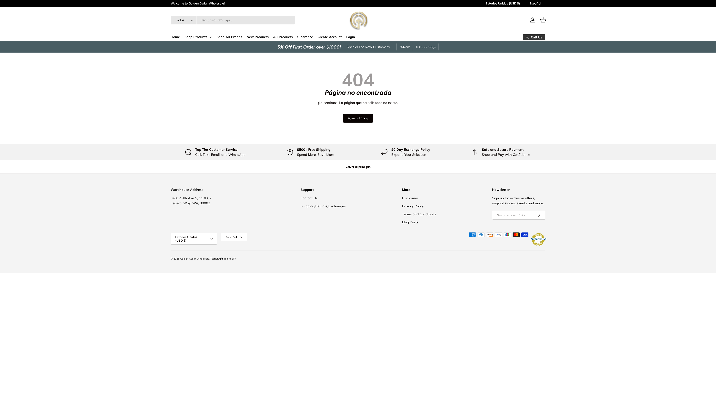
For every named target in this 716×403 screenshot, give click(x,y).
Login (350, 37)
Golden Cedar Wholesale (194, 258)
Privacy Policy (413, 206)
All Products (283, 37)
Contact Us (309, 198)
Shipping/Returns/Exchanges (323, 206)
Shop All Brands (229, 37)
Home (175, 37)
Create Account (330, 37)
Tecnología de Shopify (223, 258)
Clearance (305, 37)
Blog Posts (410, 222)
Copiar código (427, 47)
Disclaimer (410, 198)
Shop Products (195, 37)
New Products (258, 37)
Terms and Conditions (419, 214)
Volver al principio (358, 167)
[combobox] (233, 20)
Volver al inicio (358, 118)
